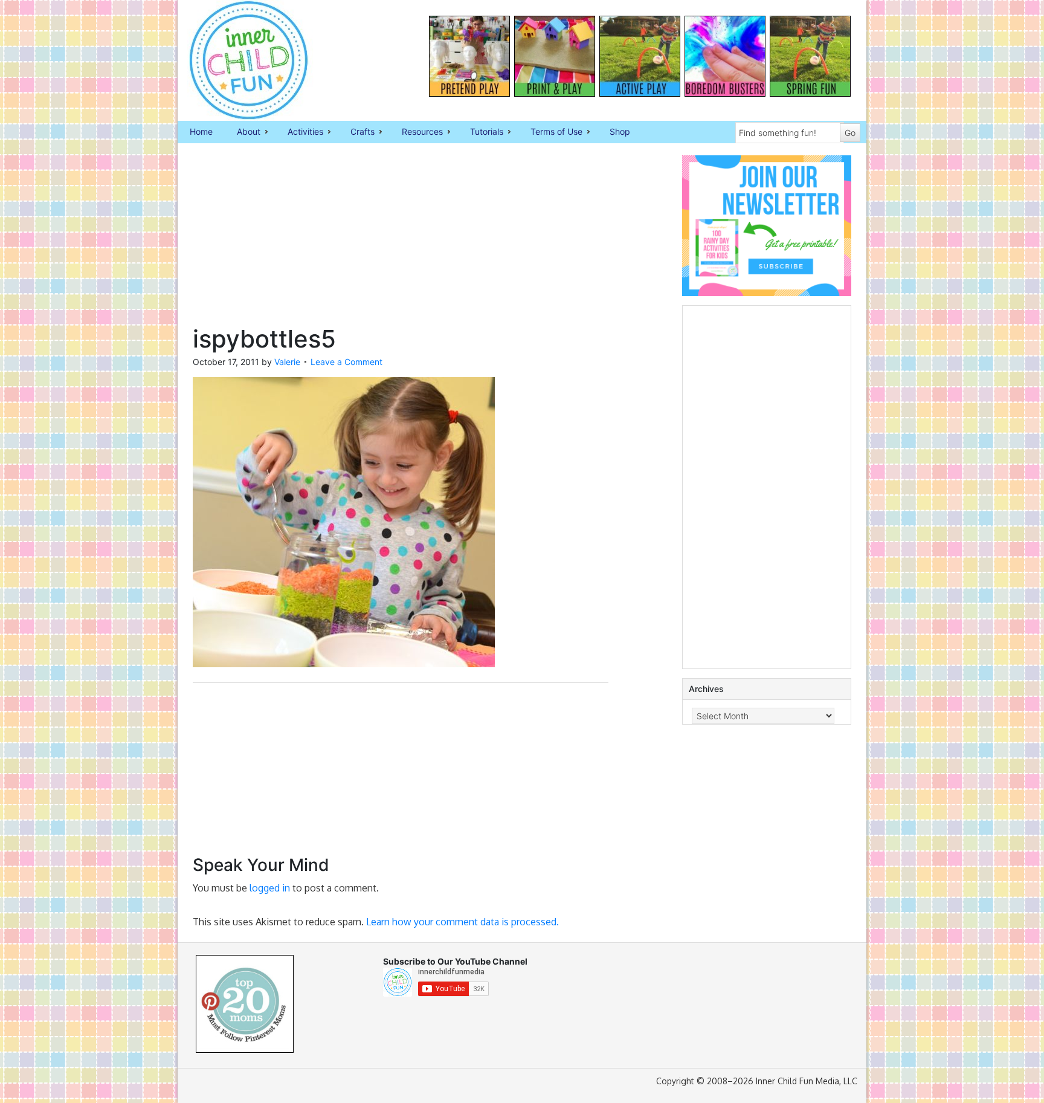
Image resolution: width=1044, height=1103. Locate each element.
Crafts (356, 132)
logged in (270, 888)
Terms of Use (550, 132)
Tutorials (480, 132)
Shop (620, 131)
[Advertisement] (400, 240)
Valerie (287, 362)
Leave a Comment (346, 362)
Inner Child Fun (238, 60)
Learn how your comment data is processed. (462, 922)
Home (201, 131)
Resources (416, 132)
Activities (299, 132)
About (242, 132)
